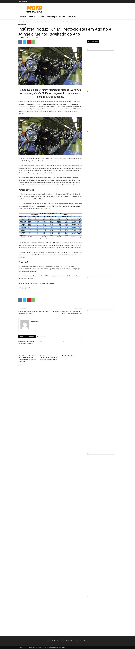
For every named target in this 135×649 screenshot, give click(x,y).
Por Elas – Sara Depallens (69, 356)
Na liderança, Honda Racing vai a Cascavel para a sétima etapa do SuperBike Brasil (67, 312)
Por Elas (41, 17)
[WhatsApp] (33, 42)
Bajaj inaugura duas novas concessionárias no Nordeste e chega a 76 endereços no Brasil (49, 357)
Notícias (23, 17)
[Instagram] (107, 17)
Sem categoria (27, 22)
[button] (114, 17)
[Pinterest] (29, 42)
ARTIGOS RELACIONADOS (27, 337)
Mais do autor (41, 337)
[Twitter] (24, 42)
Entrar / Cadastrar (22, 1)
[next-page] (22, 365)
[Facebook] (104, 17)
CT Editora (23, 37)
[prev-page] (19, 365)
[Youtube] (110, 17)
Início (19, 22)
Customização (51, 17)
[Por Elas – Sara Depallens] (72, 347)
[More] (37, 42)
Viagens (62, 17)
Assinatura (72, 17)
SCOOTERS (31, 17)
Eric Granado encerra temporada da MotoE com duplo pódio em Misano (33, 312)
